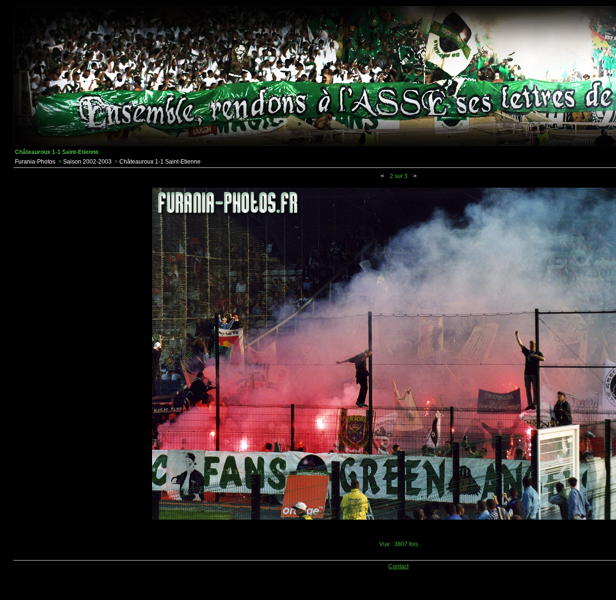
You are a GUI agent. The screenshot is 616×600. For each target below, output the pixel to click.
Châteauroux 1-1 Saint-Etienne (160, 161)
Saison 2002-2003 (87, 161)
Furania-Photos (35, 161)
